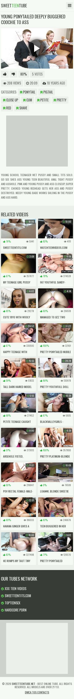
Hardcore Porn (15, 610)
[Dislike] (13, 74)
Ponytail (28, 92)
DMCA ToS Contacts (37, 692)
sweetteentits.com (17, 595)
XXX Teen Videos (15, 588)
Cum (28, 100)
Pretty (61, 100)
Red (8, 108)
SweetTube (14, 5)
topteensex (12, 602)
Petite (44, 100)
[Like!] (5, 74)
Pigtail (48, 92)
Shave (22, 108)
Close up (11, 100)
